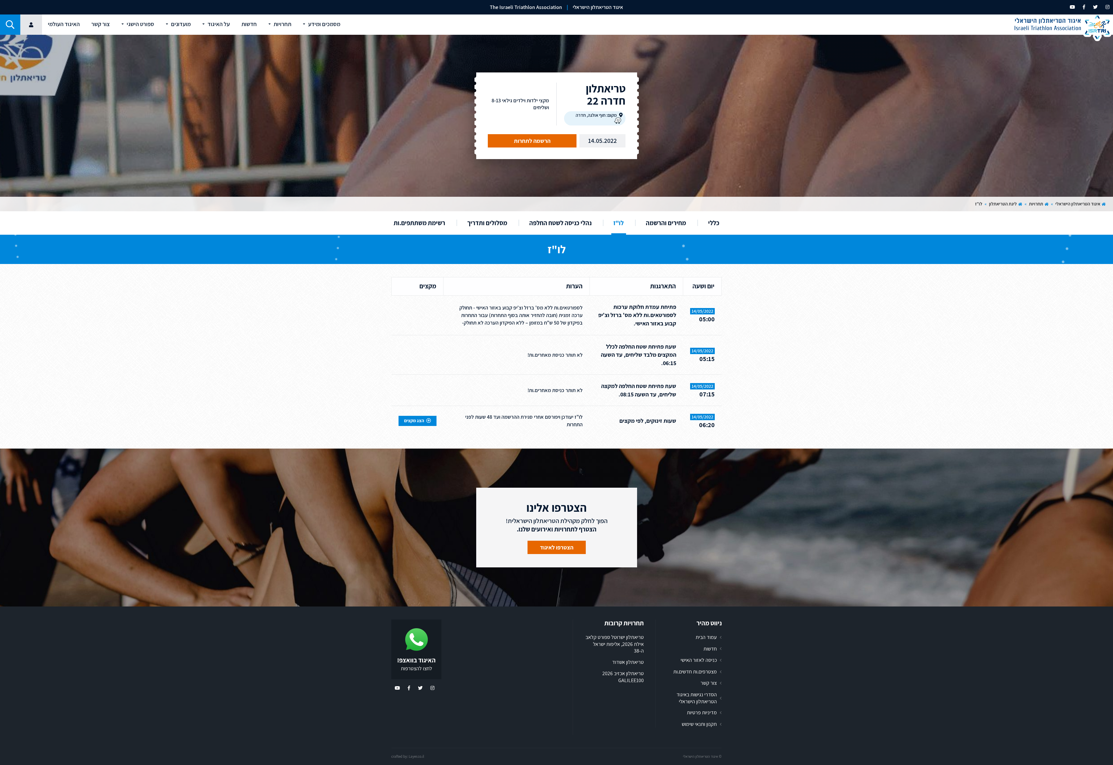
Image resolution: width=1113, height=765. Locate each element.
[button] (10, 24)
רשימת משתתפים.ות (419, 223)
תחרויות (1036, 204)
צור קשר (709, 683)
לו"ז (618, 223)
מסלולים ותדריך (487, 223)
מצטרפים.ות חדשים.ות (695, 671)
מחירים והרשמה (666, 223)
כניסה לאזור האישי (699, 660)
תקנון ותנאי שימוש (699, 724)
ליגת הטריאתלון (1003, 204)
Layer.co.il (416, 756)
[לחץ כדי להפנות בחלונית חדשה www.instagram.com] (1107, 7)
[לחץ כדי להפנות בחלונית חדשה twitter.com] (1095, 7)
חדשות (710, 648)
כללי (713, 223)
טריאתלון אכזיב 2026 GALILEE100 (623, 677)
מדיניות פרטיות (702, 712)
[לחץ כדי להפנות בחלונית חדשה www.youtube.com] (1072, 7)
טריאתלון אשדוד (628, 662)
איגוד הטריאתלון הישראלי (1077, 204)
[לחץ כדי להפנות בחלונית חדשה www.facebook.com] (1084, 7)
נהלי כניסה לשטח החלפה (560, 223)
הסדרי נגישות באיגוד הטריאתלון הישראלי (696, 698)
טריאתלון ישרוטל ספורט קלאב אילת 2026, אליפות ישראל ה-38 (614, 644)
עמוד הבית (706, 637)
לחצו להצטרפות (416, 668)
